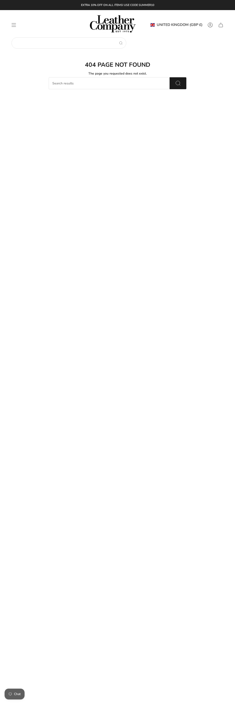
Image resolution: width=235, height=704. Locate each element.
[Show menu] (13, 25)
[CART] (220, 25)
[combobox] (65, 43)
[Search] (121, 43)
